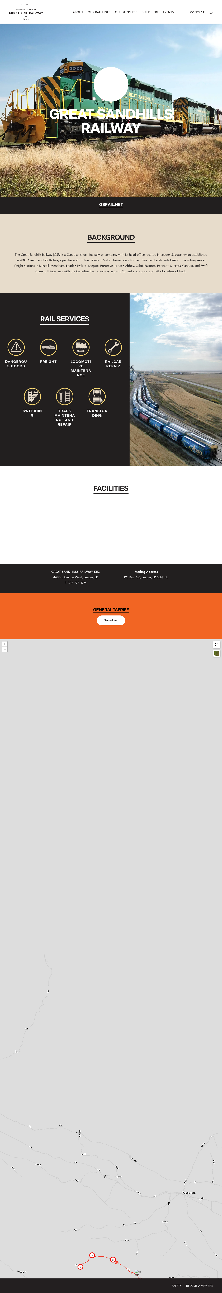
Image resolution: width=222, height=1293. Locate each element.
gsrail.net (111, 204)
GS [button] (116, 1262)
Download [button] (111, 620)
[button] (113, 1259)
